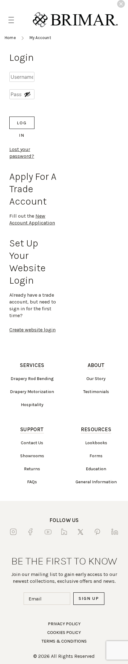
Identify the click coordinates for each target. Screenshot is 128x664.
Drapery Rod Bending (32, 378)
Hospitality (32, 404)
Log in (22, 124)
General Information (96, 482)
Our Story (96, 378)
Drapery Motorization (32, 391)
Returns (32, 468)
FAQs (32, 482)
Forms (96, 455)
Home (10, 37)
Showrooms (32, 455)
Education (96, 468)
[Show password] (27, 94)
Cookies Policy (64, 632)
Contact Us (32, 442)
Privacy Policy (64, 623)
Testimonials (96, 391)
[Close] (121, 4)
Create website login (32, 330)
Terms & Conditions (64, 641)
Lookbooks (96, 442)
